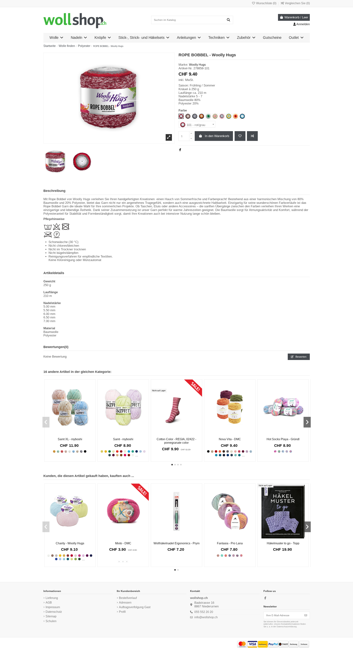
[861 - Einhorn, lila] (144, 451)
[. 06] (290, 451)
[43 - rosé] (83, 555)
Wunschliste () (266, 3)
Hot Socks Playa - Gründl (283, 439)
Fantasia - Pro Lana (230, 543)
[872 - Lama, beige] (117, 455)
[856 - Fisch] (140, 451)
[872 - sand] (77, 451)
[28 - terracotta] (68, 555)
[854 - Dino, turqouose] (132, 451)
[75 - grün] (75, 559)
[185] (237, 555)
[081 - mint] (235, 455)
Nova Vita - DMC (230, 439)
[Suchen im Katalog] (228, 20)
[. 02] (279, 451)
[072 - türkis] (216, 455)
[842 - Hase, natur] (125, 451)
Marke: (183, 64)
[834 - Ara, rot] (121, 451)
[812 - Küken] (102, 451)
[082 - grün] (239, 455)
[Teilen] (180, 149)
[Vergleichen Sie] (69, 433)
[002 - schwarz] (208, 451)
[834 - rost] (62, 451)
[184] (233, 555)
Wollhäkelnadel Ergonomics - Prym (176, 543)
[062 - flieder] (247, 451)
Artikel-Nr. (185, 68)
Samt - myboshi (123, 439)
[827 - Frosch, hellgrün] (113, 451)
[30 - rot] (71, 555)
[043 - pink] (239, 451)
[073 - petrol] (220, 455)
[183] (229, 555)
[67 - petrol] (68, 559)
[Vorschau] (75, 434)
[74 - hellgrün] (71, 559)
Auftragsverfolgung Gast (134, 607)
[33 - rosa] (75, 555)
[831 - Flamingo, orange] (117, 451)
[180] (218, 555)
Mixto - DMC (123, 543)
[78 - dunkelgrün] (79, 559)
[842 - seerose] (69, 451)
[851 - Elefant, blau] (129, 451)
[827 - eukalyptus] (58, 451)
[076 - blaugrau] (231, 455)
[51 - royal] (56, 559)
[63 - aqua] (64, 559)
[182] (225, 555)
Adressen (125, 602)
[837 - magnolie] (66, 451)
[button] (172, 464)
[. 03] (283, 451)
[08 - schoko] (52, 555)
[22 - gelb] (60, 555)
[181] (222, 555)
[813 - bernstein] (54, 451)
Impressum (53, 607)
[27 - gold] (64, 555)
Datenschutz (54, 611)
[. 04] (287, 451)
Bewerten (300, 356)
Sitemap (51, 616)
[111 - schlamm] (127, 561)
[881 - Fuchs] (129, 455)
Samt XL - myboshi (70, 439)
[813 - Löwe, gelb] (105, 451)
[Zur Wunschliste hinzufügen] (240, 136)
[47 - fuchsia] (87, 555)
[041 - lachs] (235, 451)
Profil (122, 611)
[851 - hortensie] (73, 451)
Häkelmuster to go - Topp (283, 543)
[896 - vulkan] (85, 451)
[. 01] (275, 451)
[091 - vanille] (123, 561)
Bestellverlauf (128, 597)
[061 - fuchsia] (243, 451)
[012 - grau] (227, 451)
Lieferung (52, 597)
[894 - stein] (81, 451)
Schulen (51, 621)
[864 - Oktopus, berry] (113, 455)
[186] (241, 555)
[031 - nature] (231, 451)
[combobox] (197, 124)
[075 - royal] (228, 455)
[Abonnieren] (306, 615)
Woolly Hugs (197, 64)
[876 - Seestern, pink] (125, 455)
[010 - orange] (220, 451)
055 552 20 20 (203, 611)
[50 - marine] (91, 555)
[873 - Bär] (121, 455)
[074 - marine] (224, 455)
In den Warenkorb (217, 136)
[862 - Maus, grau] (109, 455)
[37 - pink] (79, 555)
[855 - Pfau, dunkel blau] (136, 451)
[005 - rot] (216, 451)
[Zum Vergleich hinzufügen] (252, 136)
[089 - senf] (119, 561)
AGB (49, 602)
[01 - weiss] (48, 555)
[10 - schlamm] (56, 555)
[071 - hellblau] (250, 451)
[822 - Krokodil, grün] (109, 451)
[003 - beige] (212, 451)
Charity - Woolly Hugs (70, 543)
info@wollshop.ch (206, 617)
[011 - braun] (223, 451)
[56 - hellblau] (60, 559)
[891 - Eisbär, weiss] (132, 455)
